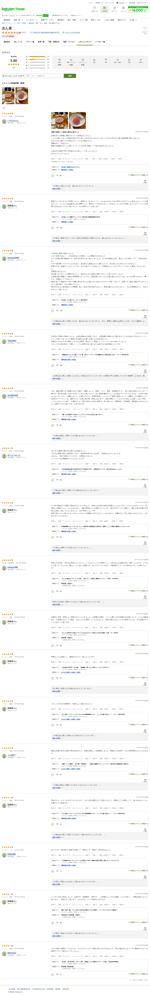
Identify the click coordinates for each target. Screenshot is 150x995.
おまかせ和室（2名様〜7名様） (71, 672)
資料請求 (65, 989)
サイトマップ (110, 3)
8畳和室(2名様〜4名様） (69, 360)
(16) (85, 42)
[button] (8, 95)
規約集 (57, 989)
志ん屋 (7, 28)
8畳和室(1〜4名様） (67, 170)
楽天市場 (132, 3)
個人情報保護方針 (23, 989)
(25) (54, 42)
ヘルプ (90, 3)
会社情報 (12, 989)
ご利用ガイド (99, 3)
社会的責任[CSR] (38, 989)
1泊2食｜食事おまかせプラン (70, 167)
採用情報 (50, 989)
